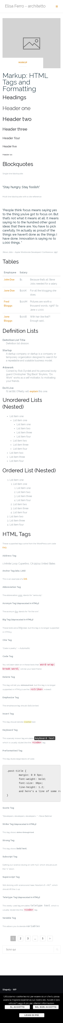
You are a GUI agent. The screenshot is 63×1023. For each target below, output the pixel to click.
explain (34, 391)
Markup (22, 62)
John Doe (9, 279)
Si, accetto (17, 1007)
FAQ (5, 547)
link (25, 579)
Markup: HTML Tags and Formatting (25, 82)
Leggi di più (32, 1015)
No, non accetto (45, 1007)
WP (14, 989)
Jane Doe (9, 290)
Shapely (7, 989)
